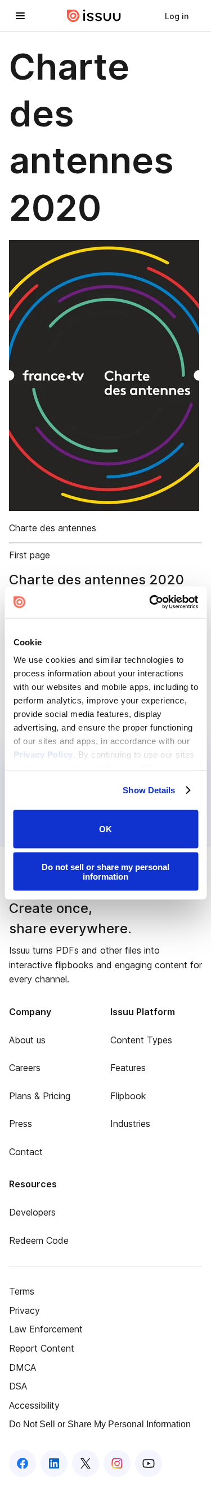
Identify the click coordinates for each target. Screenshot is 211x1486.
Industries (130, 1123)
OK (105, 829)
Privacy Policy (43, 754)
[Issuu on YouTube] (148, 1463)
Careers (25, 1067)
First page (29, 555)
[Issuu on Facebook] (22, 1463)
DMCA (22, 1367)
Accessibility (34, 1405)
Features (128, 1067)
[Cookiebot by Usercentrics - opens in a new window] (150, 602)
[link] (176, 16)
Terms (21, 1291)
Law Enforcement (46, 1329)
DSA (18, 1386)
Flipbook (128, 1096)
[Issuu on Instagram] (117, 1463)
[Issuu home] (93, 16)
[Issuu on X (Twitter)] (85, 1463)
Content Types (141, 1040)
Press (20, 1123)
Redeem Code (39, 1240)
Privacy (24, 1310)
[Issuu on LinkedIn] (54, 1463)
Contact (26, 1151)
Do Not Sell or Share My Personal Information (100, 1424)
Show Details (149, 790)
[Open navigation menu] (20, 16)
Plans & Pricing (39, 1096)
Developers (32, 1212)
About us (27, 1040)
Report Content (41, 1348)
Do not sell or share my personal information (105, 871)
